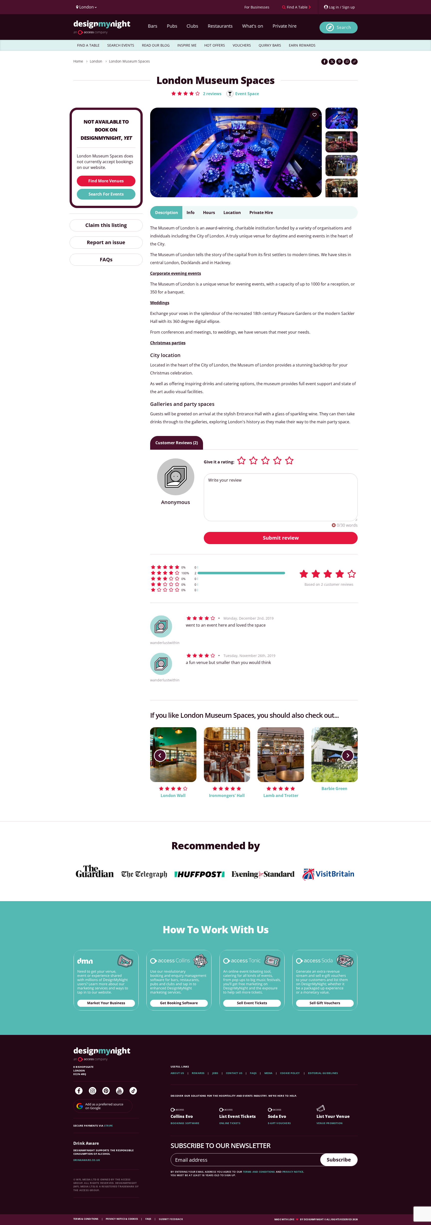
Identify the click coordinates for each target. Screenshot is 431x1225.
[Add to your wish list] (314, 115)
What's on (252, 26)
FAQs (106, 259)
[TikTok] (133, 1090)
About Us (177, 1073)
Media (268, 1073)
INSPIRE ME (187, 45)
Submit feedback (171, 1219)
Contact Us (234, 1073)
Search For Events (106, 194)
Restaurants (220, 26)
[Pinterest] (106, 1090)
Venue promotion (329, 1123)
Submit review (281, 537)
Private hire (285, 26)
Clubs (192, 26)
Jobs (215, 1073)
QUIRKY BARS (270, 45)
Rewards (198, 1073)
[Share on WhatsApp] (347, 62)
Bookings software (185, 1123)
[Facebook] (79, 1090)
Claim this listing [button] (106, 225)
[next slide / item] (347, 755)
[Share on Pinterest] (339, 62)
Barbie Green (334, 788)
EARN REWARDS (302, 45)
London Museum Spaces (129, 61)
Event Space (247, 93)
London (96, 61)
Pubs (172, 26)
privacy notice (293, 1171)
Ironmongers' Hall (227, 795)
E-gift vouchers (279, 1123)
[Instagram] (92, 1090)
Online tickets (229, 1123)
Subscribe (339, 1159)
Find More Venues (106, 181)
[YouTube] (119, 1090)
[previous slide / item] (160, 755)
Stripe (108, 1125)
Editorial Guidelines (323, 1073)
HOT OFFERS (214, 45)
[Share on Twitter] (332, 62)
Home (78, 61)
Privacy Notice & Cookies (122, 1219)
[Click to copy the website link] (354, 62)
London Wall (173, 795)
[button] (196, 93)
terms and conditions (259, 1171)
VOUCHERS (242, 45)
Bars (152, 26)
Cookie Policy (290, 1073)
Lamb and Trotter (280, 795)
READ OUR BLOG (156, 45)
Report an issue (106, 242)
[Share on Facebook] (324, 62)
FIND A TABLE (88, 45)
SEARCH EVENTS (120, 45)
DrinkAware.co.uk (86, 1160)
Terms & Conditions (86, 1219)
